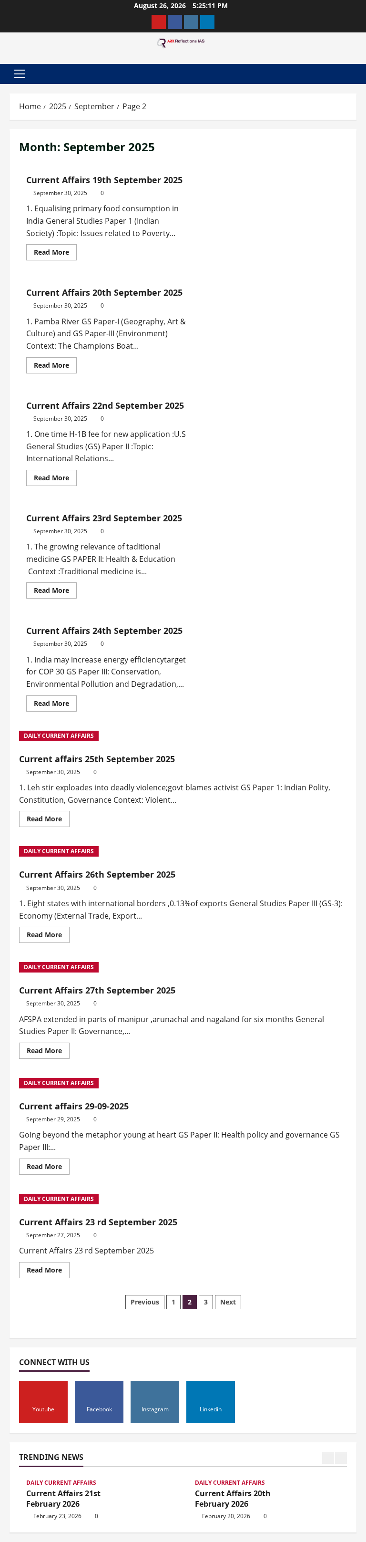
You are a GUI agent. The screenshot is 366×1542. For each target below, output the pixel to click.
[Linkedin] (207, 22)
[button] (20, 74)
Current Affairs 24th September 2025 (104, 630)
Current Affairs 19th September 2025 (104, 180)
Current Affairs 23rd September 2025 (104, 518)
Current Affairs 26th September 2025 (97, 874)
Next (228, 1301)
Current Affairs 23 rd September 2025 (98, 1222)
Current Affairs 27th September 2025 (97, 990)
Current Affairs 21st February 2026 (63, 1498)
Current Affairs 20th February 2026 (233, 1498)
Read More (55, 250)
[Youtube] (159, 22)
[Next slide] (341, 1458)
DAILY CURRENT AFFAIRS (59, 736)
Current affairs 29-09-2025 (74, 1106)
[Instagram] (191, 22)
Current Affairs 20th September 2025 (104, 292)
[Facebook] (175, 22)
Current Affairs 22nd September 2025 (105, 405)
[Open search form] (353, 74)
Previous (145, 1301)
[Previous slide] (328, 1458)
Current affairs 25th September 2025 (97, 759)
